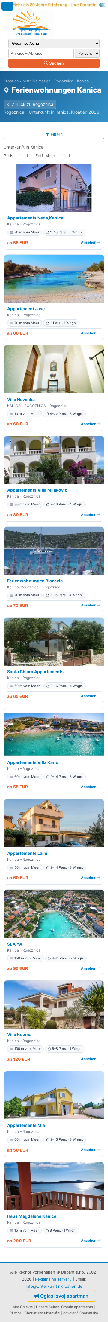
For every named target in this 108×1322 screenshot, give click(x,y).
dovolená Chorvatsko (80, 1313)
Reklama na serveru (53, 1279)
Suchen (56, 63)
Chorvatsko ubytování (42, 1313)
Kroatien (11, 81)
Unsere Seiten (47, 1307)
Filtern (57, 134)
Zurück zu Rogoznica (32, 104)
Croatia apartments (77, 1307)
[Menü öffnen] (8, 6)
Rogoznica (63, 81)
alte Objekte (23, 1307)
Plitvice (16, 1313)
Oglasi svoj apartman (64, 1296)
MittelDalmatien (36, 81)
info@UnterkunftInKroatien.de (54, 1286)
